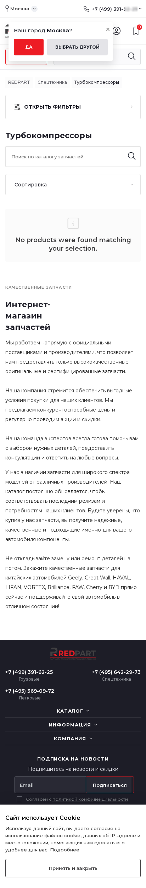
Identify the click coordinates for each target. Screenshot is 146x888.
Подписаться (110, 785)
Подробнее (64, 849)
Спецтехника (52, 82)
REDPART (19, 82)
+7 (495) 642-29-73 (116, 672)
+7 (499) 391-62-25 (114, 9)
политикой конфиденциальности (90, 799)
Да (29, 47)
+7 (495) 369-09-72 (29, 691)
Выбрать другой (77, 47)
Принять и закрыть (73, 868)
